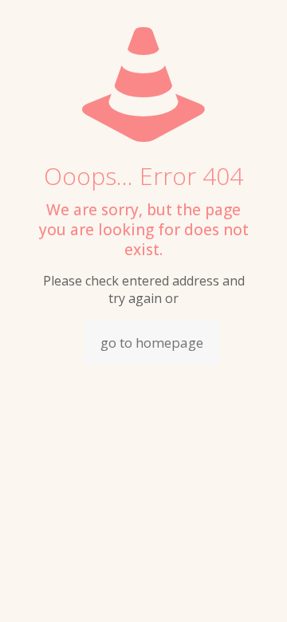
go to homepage (151, 342)
